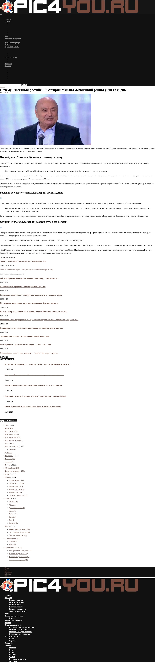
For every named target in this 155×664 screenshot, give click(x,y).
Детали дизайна (12, 437)
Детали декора (12, 434)
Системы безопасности (19, 532)
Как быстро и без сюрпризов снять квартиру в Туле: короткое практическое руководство (37, 364)
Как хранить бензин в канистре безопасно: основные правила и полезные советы (34, 375)
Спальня (13, 81)
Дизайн (9, 443)
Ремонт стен (14, 28)
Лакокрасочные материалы (21, 49)
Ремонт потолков (17, 32)
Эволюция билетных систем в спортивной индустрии (24, 336)
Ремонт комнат (16, 26)
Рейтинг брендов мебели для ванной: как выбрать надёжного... (29, 278)
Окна (11, 72)
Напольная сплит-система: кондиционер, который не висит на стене (31, 328)
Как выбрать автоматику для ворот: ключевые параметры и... (29, 353)
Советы (8, 66)
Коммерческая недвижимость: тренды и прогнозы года (25, 344)
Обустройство (12, 468)
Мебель (12, 68)
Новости (8, 64)
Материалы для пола (18, 51)
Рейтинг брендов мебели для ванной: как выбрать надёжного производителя (33, 407)
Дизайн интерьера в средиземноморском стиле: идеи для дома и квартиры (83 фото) (35, 396)
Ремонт (8, 21)
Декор (11, 76)
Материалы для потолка (20, 53)
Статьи (7, 526)
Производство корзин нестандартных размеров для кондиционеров (31, 295)
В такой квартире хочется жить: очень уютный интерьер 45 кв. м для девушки (33, 385)
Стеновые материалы (18, 55)
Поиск (24, 85)
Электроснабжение (18, 535)
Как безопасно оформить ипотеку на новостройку (23, 286)
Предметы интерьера (15, 471)
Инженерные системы (19, 529)
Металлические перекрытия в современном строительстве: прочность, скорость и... (39, 320)
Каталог (9, 462)
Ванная (12, 74)
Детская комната (17, 79)
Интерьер (10, 459)
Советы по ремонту (17, 34)
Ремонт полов (15, 30)
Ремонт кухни (15, 23)
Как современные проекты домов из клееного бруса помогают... (29, 303)
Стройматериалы (12, 47)
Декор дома (11, 431)
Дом (6, 36)
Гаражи (12, 62)
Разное (7, 45)
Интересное (9, 456)
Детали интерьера (12, 43)
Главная (8, 19)
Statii (6, 425)
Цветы (12, 40)
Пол (10, 70)
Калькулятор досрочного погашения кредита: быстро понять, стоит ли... (34, 311)
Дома (11, 59)
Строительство (11, 57)
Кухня (12, 511)
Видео (9, 428)
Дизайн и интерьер (13, 38)
